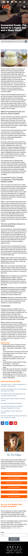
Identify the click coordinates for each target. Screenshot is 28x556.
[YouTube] (12, 2)
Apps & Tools (17, 551)
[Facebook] (4, 2)
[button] (2, 423)
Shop (16, 549)
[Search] (26, 41)
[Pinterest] (16, 2)
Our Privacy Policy (16, 528)
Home (7, 549)
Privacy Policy (10, 553)
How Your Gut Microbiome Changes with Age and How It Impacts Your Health (14, 416)
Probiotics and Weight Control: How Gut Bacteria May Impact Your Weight (14, 390)
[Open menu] (24, 6)
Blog (20, 549)
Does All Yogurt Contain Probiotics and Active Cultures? (13, 399)
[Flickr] (20, 2)
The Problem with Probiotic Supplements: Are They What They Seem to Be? (13, 395)
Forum (12, 549)
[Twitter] (24, 2)
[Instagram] (8, 2)
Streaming (10, 551)
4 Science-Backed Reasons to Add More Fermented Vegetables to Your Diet (12, 407)
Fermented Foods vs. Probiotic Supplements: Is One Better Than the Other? (14, 385)
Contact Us (18, 553)
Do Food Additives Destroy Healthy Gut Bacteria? (11, 412)
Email (2, 532)
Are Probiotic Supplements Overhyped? (11, 403)
